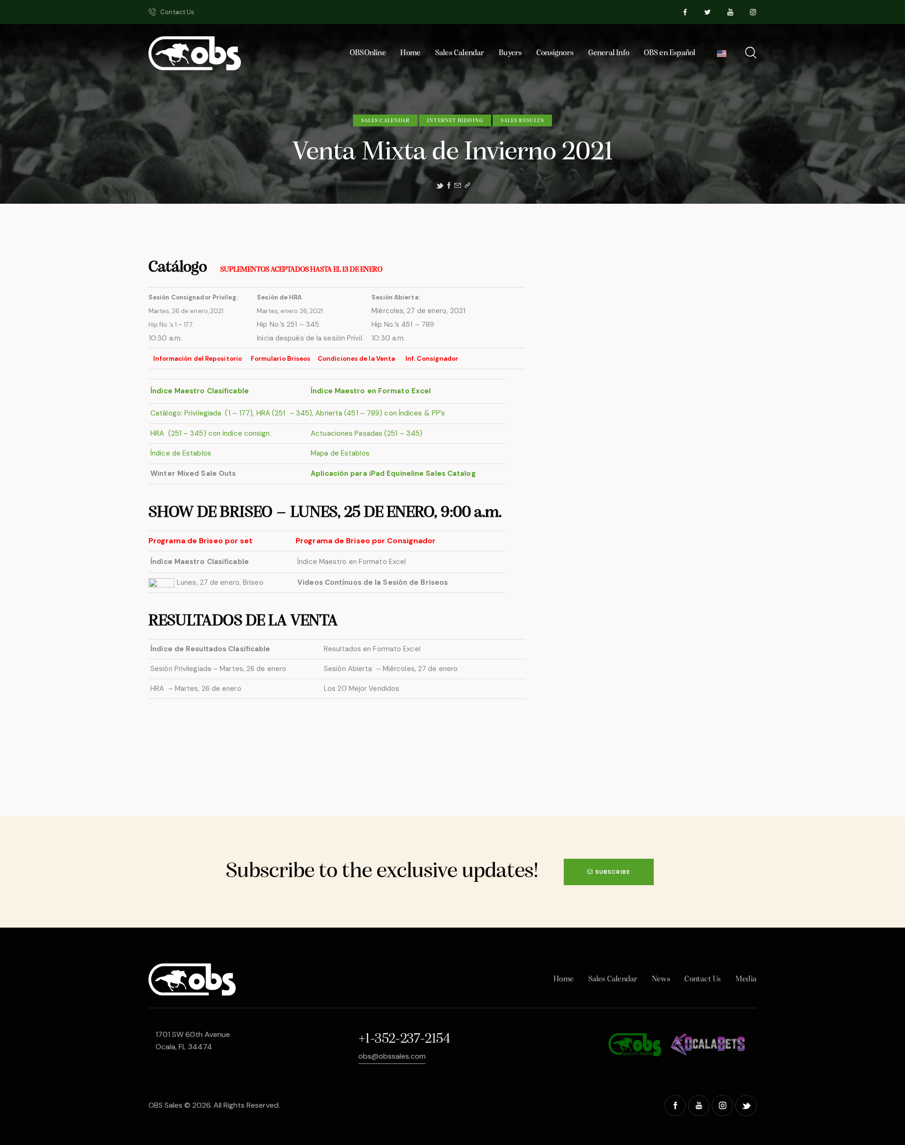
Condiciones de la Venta (357, 359)
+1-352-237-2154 (404, 1039)
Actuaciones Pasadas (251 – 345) (366, 433)
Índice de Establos (180, 453)
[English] (722, 55)
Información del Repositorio (198, 359)
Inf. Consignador (432, 359)
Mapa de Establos (339, 453)
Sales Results (522, 121)
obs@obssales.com (392, 1056)
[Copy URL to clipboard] (467, 186)
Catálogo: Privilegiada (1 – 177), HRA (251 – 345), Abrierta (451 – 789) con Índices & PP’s (296, 413)
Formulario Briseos (281, 359)
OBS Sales (165, 1105)
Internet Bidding (455, 121)
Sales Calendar (385, 121)
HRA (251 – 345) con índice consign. (210, 433)
